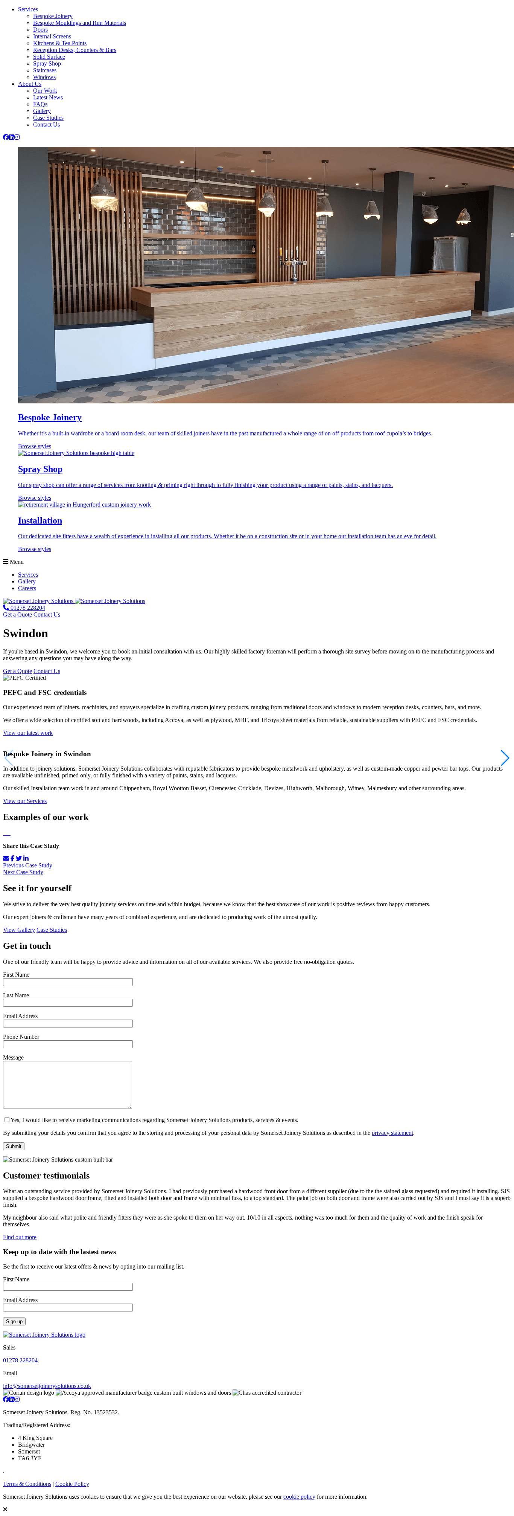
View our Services (25, 801)
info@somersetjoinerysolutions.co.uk (47, 1386)
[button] (505, 758)
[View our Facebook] (6, 137)
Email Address (20, 1016)
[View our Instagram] (17, 137)
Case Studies (48, 118)
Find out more (19, 1237)
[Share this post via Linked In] (26, 858)
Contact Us (46, 124)
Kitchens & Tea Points (60, 43)
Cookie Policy (72, 1484)
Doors (40, 29)
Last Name (16, 995)
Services (28, 9)
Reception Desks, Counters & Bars (74, 50)
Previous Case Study (27, 865)
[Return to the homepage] (74, 601)
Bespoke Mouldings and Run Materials (79, 23)
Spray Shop (47, 63)
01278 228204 (20, 1360)
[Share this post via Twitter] (19, 858)
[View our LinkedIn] (11, 137)
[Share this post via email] (6, 858)
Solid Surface (49, 56)
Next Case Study (23, 872)
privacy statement (392, 1133)
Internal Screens (52, 36)
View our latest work (28, 733)
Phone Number (21, 1037)
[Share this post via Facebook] (12, 858)
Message (13, 1057)
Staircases (44, 70)
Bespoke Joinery (53, 16)
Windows (44, 77)
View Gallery (19, 930)
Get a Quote (17, 614)
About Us (29, 84)
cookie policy (299, 1496)
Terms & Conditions (27, 1484)
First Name (16, 974)
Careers (27, 588)
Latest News (48, 97)
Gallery (42, 111)
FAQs (40, 104)
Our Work (45, 90)
